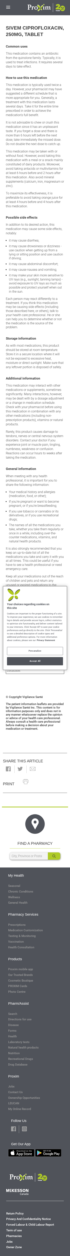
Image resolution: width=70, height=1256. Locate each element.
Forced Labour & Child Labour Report (30, 1224)
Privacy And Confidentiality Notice (28, 1219)
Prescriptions (17, 925)
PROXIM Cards (17, 986)
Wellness (14, 897)
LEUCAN (13, 1103)
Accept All (35, 661)
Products (15, 959)
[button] (8, 769)
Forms (12, 1030)
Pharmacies (14, 1236)
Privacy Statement (46, 640)
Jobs (11, 1086)
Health (12, 1036)
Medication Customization (25, 930)
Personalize (35, 650)
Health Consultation (21, 947)
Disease (13, 1025)
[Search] (54, 856)
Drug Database (17, 1064)
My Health (16, 875)
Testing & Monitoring (22, 936)
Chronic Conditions (20, 891)
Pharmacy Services (23, 914)
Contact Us (15, 1092)
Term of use (14, 1230)
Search (12, 1014)
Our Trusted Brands (20, 975)
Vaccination (16, 941)
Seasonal (14, 886)
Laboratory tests (19, 1042)
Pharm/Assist (18, 1003)
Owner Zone (14, 1247)
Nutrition (14, 1053)
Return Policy (15, 1213)
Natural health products (23, 1047)
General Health (17, 902)
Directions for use (20, 1019)
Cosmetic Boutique (20, 980)
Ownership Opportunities (24, 1098)
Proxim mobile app (20, 969)
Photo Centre (16, 992)
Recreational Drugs (20, 1059)
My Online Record (19, 1109)
